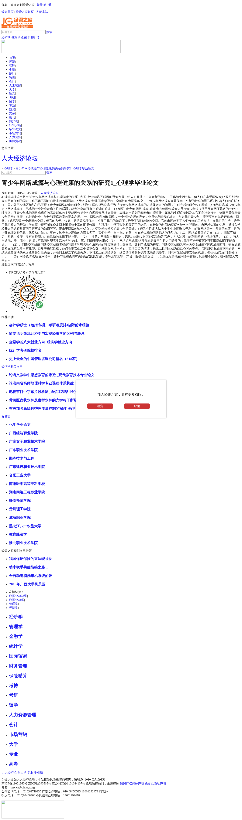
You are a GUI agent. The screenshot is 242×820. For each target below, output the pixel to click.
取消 (137, 406)
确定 (100, 406)
